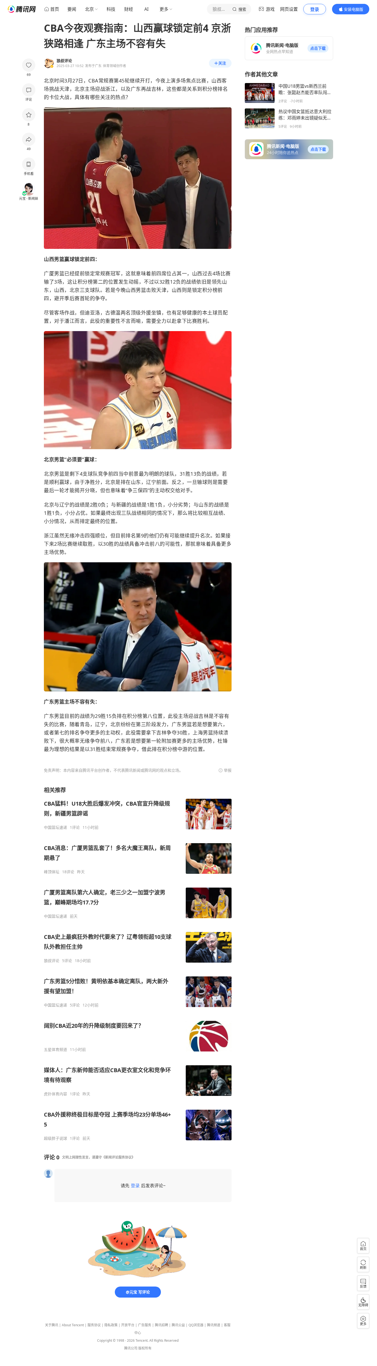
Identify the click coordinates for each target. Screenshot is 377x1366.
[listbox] (138, 963)
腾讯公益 (178, 1325)
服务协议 (94, 1325)
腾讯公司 (130, 1348)
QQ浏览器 (196, 1325)
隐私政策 (111, 1325)
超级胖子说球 (55, 1138)
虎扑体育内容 (55, 1094)
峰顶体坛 (51, 872)
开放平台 (127, 1325)
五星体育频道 (55, 1049)
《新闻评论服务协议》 (118, 1157)
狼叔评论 (51, 961)
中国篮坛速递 (55, 827)
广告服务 (144, 1325)
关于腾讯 (51, 1325)
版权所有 (145, 1348)
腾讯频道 (213, 1325)
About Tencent (73, 1325)
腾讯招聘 (161, 1325)
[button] (317, 48)
